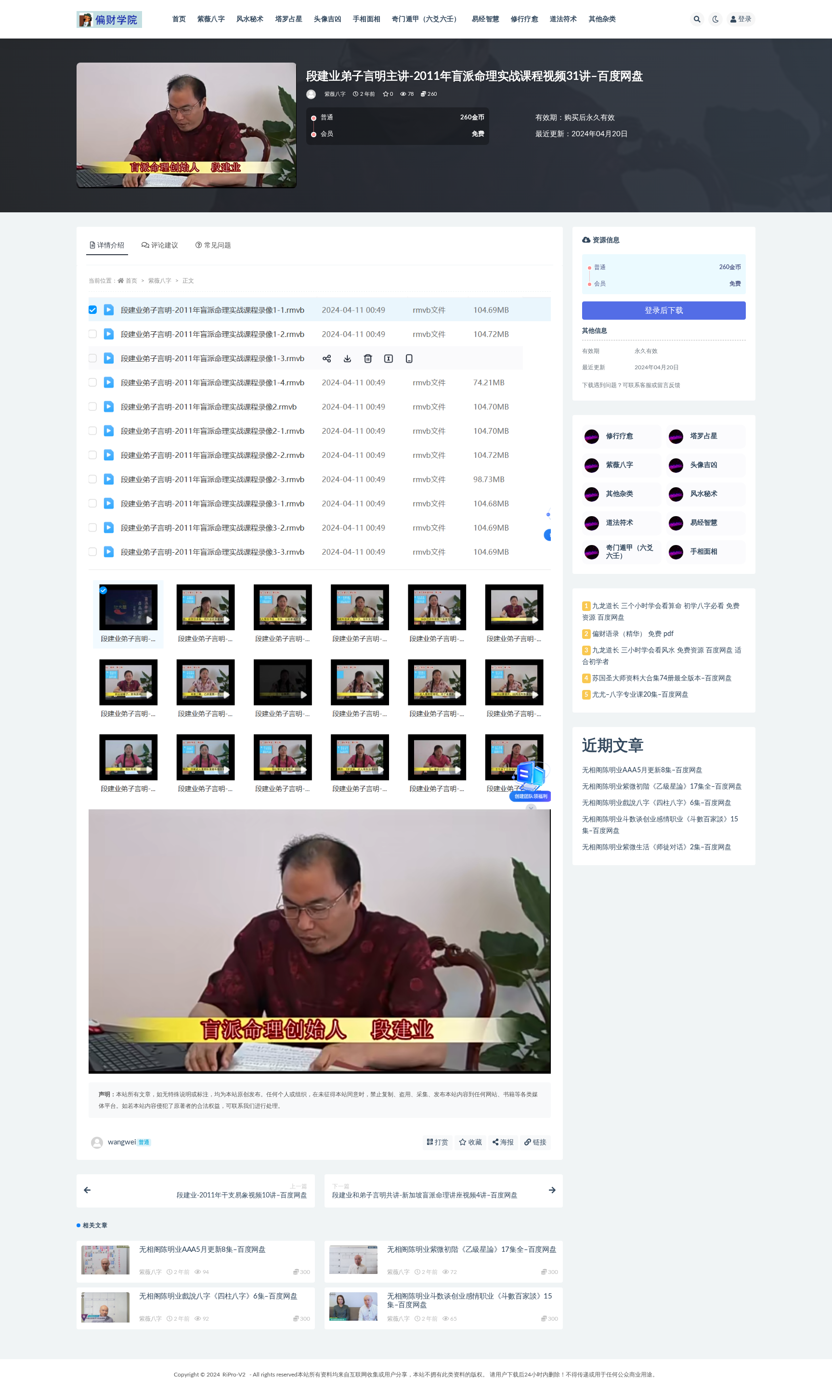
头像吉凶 (327, 19)
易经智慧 (485, 19)
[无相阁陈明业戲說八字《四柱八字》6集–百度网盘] (105, 1307)
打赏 (440, 1142)
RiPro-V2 (234, 1374)
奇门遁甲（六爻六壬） (426, 19)
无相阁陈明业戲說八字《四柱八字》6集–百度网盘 (218, 1296)
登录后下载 (664, 310)
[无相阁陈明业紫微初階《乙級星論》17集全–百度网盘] (353, 1259)
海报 (506, 1142)
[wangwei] (311, 94)
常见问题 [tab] (217, 245)
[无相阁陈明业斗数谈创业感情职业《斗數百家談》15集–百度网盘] (353, 1306)
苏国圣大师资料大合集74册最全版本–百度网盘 (662, 678)
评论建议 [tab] (164, 245)
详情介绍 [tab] (110, 245)
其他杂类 (602, 19)
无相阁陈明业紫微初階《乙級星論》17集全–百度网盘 (472, 1249)
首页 (179, 19)
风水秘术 (250, 19)
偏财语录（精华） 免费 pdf (633, 634)
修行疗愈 (524, 19)
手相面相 (366, 19)
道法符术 (563, 19)
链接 (538, 1142)
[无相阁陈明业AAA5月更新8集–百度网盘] (105, 1260)
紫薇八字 (211, 19)
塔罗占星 (289, 19)
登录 (745, 19)
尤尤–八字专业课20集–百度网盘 (640, 694)
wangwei (128, 1142)
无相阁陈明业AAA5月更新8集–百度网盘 (202, 1249)
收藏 (474, 1142)
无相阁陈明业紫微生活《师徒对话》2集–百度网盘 (656, 847)
